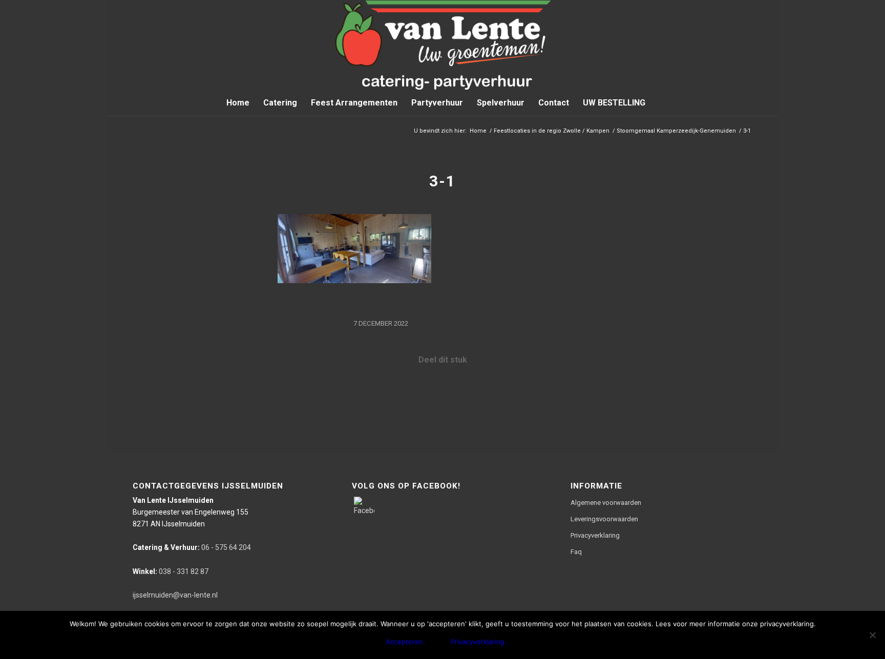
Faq (576, 552)
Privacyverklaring (595, 535)
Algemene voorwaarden (606, 502)
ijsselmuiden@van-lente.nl (175, 595)
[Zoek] (658, 103)
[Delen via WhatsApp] (442, 390)
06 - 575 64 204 (192, 547)
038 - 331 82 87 (170, 571)
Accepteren (404, 641)
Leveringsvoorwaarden (604, 519)
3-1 (442, 181)
